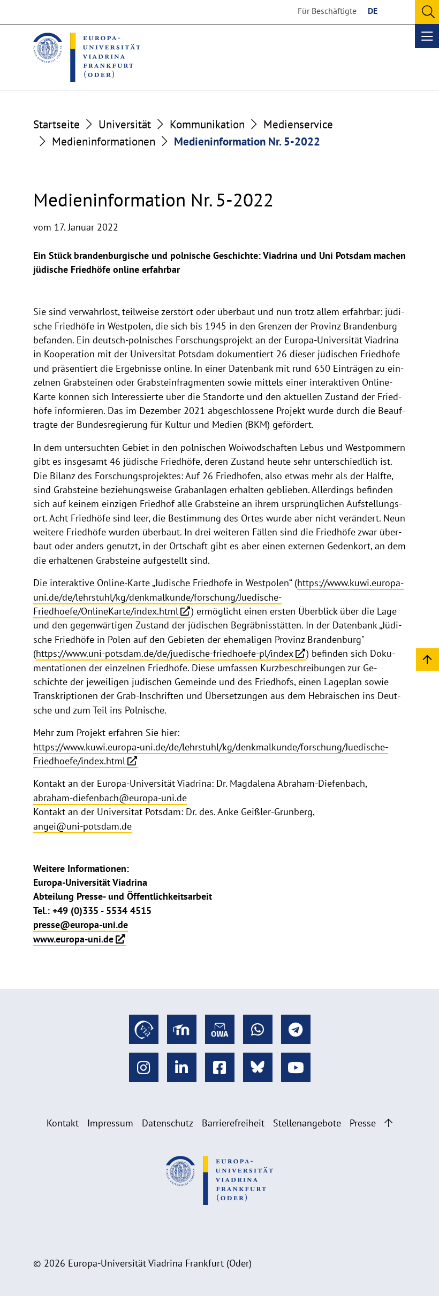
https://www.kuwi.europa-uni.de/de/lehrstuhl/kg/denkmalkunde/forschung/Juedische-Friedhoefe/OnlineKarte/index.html (218, 597)
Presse (363, 1123)
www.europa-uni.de (73, 939)
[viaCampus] (143, 1029)
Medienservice (298, 124)
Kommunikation (207, 124)
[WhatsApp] (258, 1029)
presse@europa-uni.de (80, 924)
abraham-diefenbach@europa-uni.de (110, 798)
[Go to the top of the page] (388, 1123)
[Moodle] (181, 1029)
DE (372, 10)
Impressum (110, 1123)
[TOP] (427, 658)
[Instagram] (143, 1067)
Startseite (56, 124)
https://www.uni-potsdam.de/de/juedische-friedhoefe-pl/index (164, 653)
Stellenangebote (307, 1123)
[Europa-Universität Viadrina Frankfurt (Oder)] (86, 57)
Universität (125, 124)
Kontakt (63, 1123)
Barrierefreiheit (233, 1123)
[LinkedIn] (181, 1067)
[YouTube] (296, 1067)
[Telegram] (296, 1029)
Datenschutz (167, 1123)
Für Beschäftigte (327, 10)
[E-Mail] (219, 1029)
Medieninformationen (103, 141)
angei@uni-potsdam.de (82, 826)
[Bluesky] (258, 1067)
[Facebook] (219, 1067)
